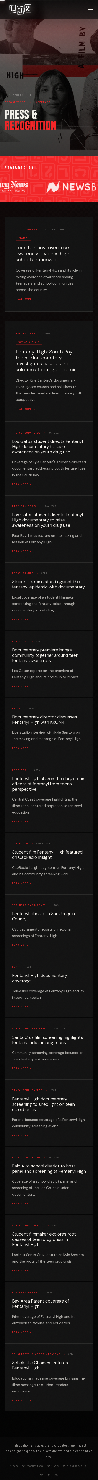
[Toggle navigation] (90, 9)
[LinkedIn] (49, 1474)
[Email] (57, 1474)
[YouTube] (41, 1474)
